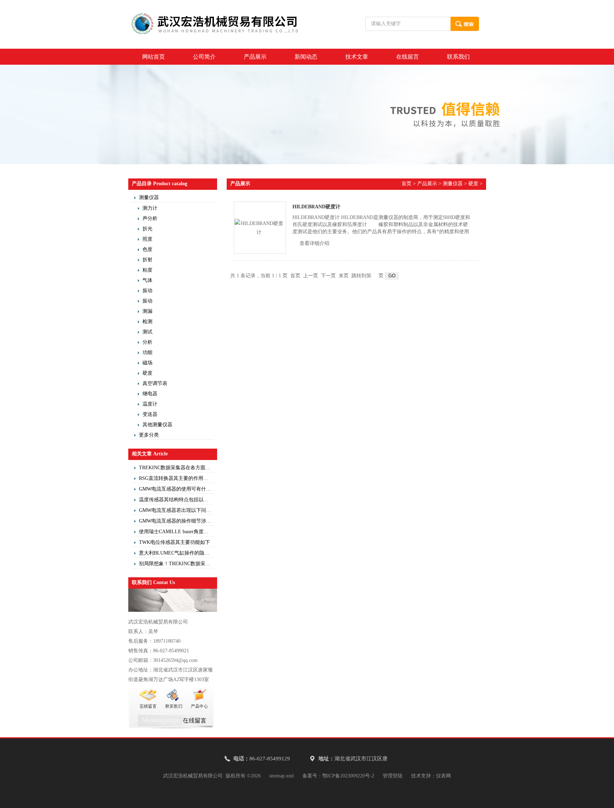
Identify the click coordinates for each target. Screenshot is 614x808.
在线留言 (407, 57)
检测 (147, 321)
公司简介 (204, 57)
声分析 (149, 218)
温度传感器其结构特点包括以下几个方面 (176, 499)
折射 (147, 259)
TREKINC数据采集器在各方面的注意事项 (176, 467)
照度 (147, 239)
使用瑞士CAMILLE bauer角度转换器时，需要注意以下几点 (176, 531)
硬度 (147, 373)
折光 (147, 228)
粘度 (147, 270)
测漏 (147, 311)
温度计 (149, 404)
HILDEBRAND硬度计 (316, 206)
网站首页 (153, 57)
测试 (147, 332)
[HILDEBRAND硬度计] (260, 227)
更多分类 (149, 435)
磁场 (147, 362)
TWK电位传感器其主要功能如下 (174, 542)
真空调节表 (154, 383)
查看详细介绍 (314, 243)
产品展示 (255, 57)
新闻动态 (306, 57)
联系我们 (458, 57)
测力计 (149, 208)
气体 (147, 280)
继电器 (149, 393)
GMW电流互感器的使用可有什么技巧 (176, 489)
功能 (147, 352)
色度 (147, 249)
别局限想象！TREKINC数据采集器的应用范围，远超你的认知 (176, 563)
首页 (406, 183)
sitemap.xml (281, 775)
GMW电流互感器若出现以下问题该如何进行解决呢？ (176, 510)
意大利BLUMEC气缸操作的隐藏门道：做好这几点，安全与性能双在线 (176, 553)
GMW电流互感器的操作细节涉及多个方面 (176, 521)
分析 (147, 342)
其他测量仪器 (157, 424)
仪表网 (443, 775)
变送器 (149, 414)
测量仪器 (149, 197)
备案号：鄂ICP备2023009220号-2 (338, 775)
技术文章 (356, 57)
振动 (147, 290)
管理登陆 (393, 775)
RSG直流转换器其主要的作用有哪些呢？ (176, 478)
